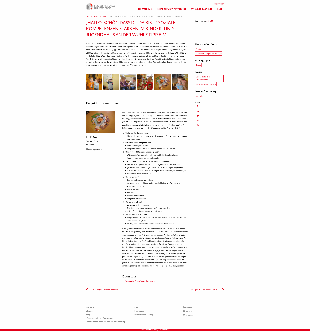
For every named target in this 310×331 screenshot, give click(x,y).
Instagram (189, 315)
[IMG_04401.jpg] (145, 82)
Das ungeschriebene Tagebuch (105, 290)
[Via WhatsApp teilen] (209, 125)
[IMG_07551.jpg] (162, 82)
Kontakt (137, 307)
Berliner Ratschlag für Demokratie (157, 330)
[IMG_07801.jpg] (180, 82)
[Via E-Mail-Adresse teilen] (209, 120)
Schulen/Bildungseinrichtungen (209, 53)
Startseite (89, 16)
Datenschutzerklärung (143, 314)
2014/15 (209, 21)
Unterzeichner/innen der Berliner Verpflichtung (105, 321)
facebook (188, 307)
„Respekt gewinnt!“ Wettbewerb (99, 318)
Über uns (89, 311)
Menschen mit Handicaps (206, 84)
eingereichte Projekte (100, 16)
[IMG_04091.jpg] (94, 82)
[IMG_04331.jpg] (128, 82)
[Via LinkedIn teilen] (209, 111)
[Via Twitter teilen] (209, 115)
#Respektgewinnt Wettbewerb (171, 9)
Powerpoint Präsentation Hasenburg (140, 281)
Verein (198, 49)
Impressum (139, 311)
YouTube (189, 311)
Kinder (198, 65)
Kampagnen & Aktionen (202, 9)
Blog (219, 9)
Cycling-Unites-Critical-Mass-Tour (203, 290)
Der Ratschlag (145, 9)
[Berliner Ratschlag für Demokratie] (100, 6)
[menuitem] (145, 9)
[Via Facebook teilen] (209, 106)
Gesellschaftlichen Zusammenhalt (203, 78)
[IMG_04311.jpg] (111, 82)
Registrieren (219, 4)
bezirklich (200, 96)
